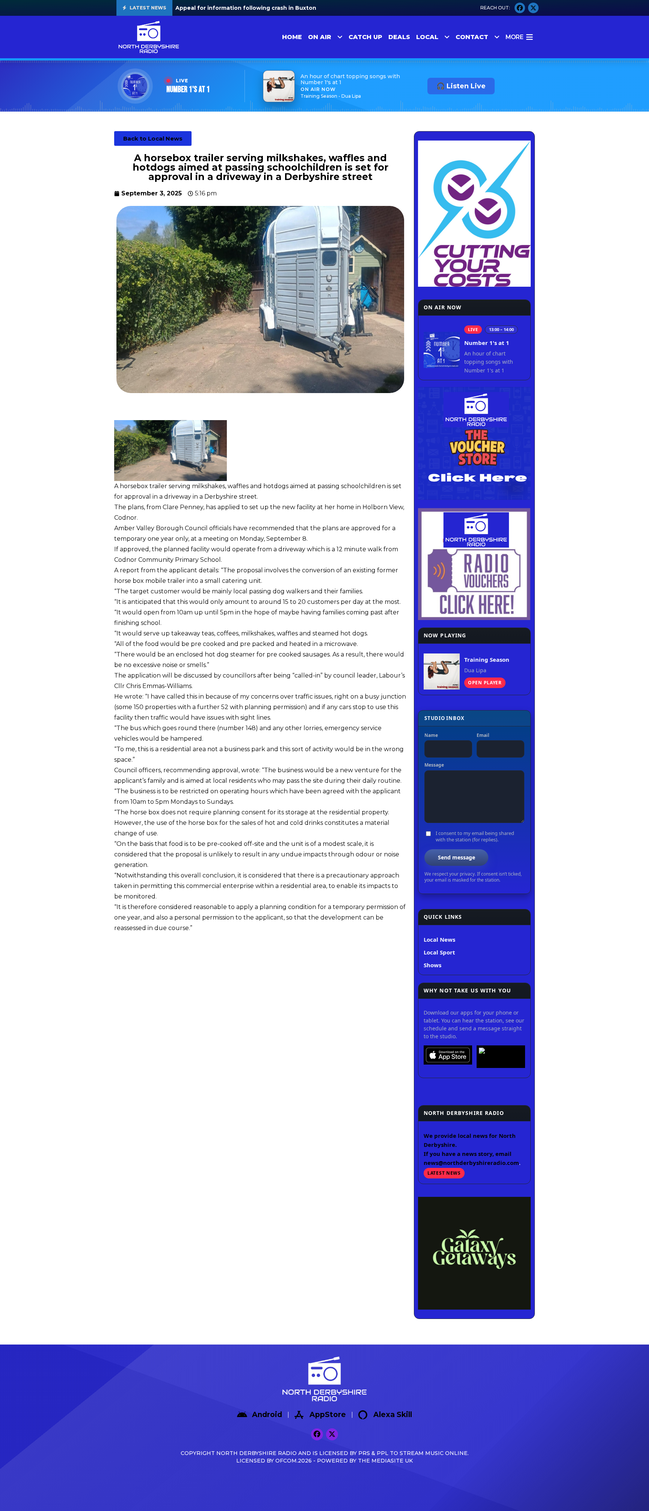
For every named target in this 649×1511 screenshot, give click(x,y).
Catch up (365, 37)
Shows (432, 965)
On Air (319, 37)
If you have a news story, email (468, 1153)
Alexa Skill (392, 1414)
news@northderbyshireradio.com (471, 1162)
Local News (439, 939)
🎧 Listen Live (461, 86)
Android (267, 1414)
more (514, 37)
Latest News (444, 1173)
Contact (472, 37)
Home (292, 37)
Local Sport (439, 952)
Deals (399, 37)
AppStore (327, 1414)
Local (427, 37)
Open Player (485, 682)
